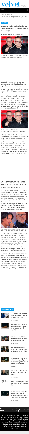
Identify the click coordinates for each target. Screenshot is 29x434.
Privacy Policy (18, 410)
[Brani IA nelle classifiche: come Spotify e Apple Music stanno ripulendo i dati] (5, 338)
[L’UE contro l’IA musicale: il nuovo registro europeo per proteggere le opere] (5, 315)
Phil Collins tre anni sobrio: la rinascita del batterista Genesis (19, 372)
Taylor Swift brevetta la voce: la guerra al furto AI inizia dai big (19, 383)
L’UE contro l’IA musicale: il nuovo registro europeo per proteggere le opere (19, 315)
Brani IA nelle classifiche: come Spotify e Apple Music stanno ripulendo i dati (19, 338)
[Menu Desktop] (2, 10)
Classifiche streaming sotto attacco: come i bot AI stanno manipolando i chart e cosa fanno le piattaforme (19, 394)
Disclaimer (10, 410)
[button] (27, 10)
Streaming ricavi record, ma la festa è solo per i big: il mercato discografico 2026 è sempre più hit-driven (19, 361)
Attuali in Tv (4, 22)
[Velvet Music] (14, 4)
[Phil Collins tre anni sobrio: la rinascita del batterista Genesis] (5, 372)
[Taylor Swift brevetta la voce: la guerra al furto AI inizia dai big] (5, 381)
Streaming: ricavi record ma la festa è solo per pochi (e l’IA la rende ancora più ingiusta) (19, 327)
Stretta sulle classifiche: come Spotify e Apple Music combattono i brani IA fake (19, 349)
